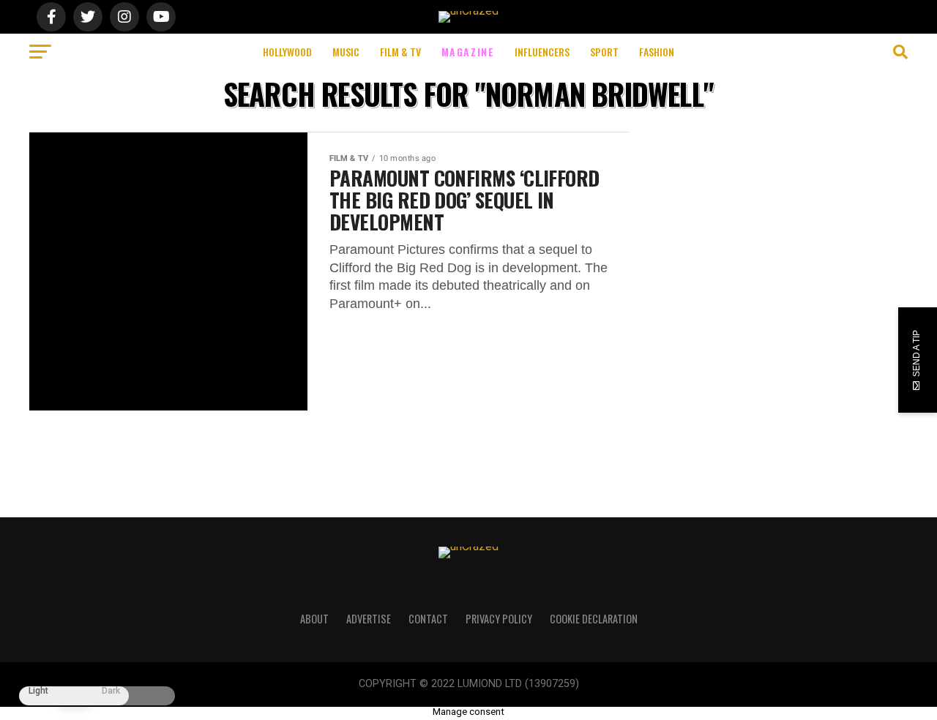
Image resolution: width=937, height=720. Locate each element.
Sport (604, 51)
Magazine (468, 51)
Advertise (368, 618)
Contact (428, 618)
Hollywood (287, 51)
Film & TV (400, 51)
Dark (111, 691)
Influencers (542, 51)
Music (345, 51)
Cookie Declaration (594, 618)
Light (38, 691)
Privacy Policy (499, 618)
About (314, 618)
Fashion (656, 51)
